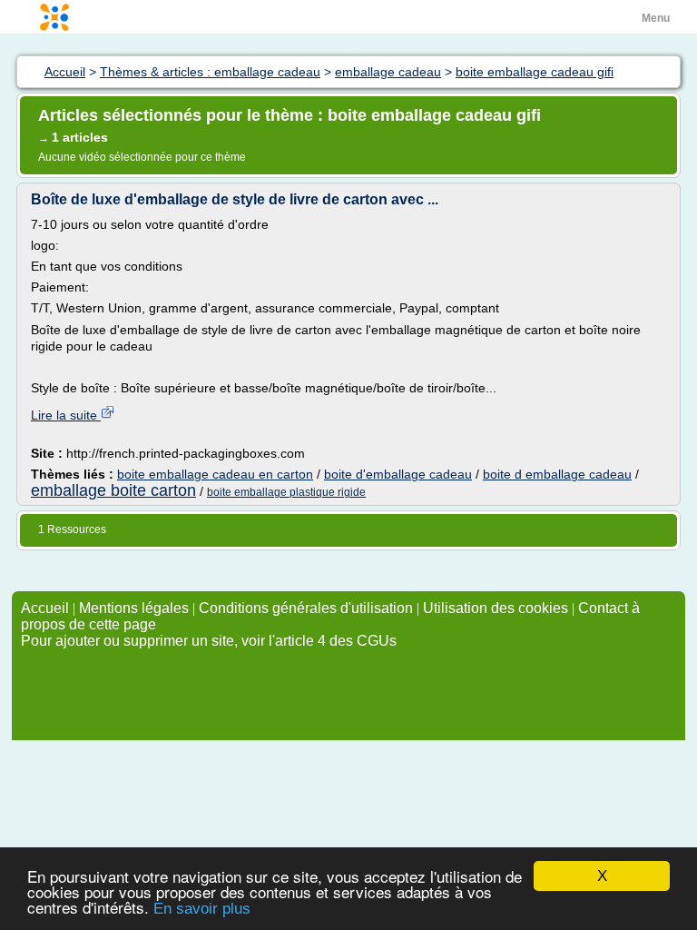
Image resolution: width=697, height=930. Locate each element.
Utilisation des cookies (495, 608)
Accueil (45, 608)
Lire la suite (66, 415)
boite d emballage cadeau (557, 474)
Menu (656, 18)
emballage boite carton (113, 490)
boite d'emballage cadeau (398, 474)
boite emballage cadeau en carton (215, 474)
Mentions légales (134, 608)
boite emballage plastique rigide (286, 492)
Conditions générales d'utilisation (306, 608)
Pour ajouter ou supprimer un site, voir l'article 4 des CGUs (209, 640)
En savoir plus (201, 908)
